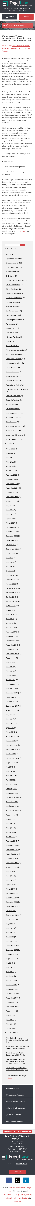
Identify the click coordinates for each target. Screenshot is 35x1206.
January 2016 (11, 793)
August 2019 (10, 606)
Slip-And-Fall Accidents (16, 1108)
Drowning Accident (13, 293)
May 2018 (10, 671)
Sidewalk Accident (12, 400)
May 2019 (10, 619)
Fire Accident (11, 328)
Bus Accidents (11, 272)
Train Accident (11, 422)
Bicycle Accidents (12, 263)
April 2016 (10, 780)
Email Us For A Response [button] (18, 1131)
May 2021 (10, 514)
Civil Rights (10, 276)
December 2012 (12, 950)
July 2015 (9, 819)
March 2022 (10, 471)
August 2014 (10, 867)
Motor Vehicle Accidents (15, 350)
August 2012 (10, 959)
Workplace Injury (12, 439)
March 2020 (10, 575)
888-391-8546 (21, 10)
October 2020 (11, 545)
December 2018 (12, 641)
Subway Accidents (12, 413)
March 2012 (10, 980)
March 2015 (10, 837)
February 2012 (11, 985)
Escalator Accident (13, 311)
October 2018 (11, 649)
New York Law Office (17, 1151)
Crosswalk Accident (13, 285)
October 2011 (11, 1002)
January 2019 (11, 636)
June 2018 (10, 667)
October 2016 (11, 754)
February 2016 (11, 789)
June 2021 (10, 510)
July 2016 (9, 767)
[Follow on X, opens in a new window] (17, 1180)
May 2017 (10, 723)
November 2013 (12, 906)
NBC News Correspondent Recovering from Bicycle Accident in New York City (15, 1061)
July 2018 (9, 662)
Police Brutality (11, 368)
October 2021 (11, 492)
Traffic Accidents (12, 417)
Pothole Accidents (12, 372)
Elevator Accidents (13, 306)
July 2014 (9, 871)
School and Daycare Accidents (17, 389)
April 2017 (10, 728)
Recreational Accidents (14, 385)
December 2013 (12, 902)
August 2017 (10, 710)
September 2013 (12, 915)
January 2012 (11, 989)
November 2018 (12, 645)
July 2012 (9, 963)
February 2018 (11, 684)
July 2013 (9, 924)
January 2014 (11, 898)
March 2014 (10, 889)
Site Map (16, 1194)
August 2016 (10, 763)
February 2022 (11, 475)
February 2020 (11, 580)
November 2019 (12, 593)
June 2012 (10, 967)
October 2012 (11, 954)
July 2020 (9, 558)
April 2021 (10, 519)
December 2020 (12, 536)
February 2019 (11, 632)
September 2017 (12, 706)
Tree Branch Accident (14, 426)
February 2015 (11, 841)
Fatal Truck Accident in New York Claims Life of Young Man (17, 1069)
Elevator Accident (12, 302)
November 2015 (12, 802)
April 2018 (10, 675)
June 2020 (10, 562)
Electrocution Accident (14, 298)
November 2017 (12, 697)
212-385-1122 (21, 231)
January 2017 (11, 741)
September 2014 (12, 863)
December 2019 (12, 588)
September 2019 (12, 601)
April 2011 (10, 1028)
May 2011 (10, 1024)
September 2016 (12, 758)
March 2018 (10, 680)
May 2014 (10, 880)
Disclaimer (7, 1194)
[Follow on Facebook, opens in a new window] (9, 1180)
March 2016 (10, 784)
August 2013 (10, 919)
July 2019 (9, 610)
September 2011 (12, 1007)
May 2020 (10, 566)
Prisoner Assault (12, 381)
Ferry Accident (11, 324)
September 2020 (12, 549)
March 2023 (10, 449)
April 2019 (10, 623)
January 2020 (11, 584)
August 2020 (10, 553)
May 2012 (10, 972)
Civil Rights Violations (15, 1121)
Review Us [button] (17, 1172)
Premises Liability (12, 376)
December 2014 (12, 850)
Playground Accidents (14, 363)
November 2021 (12, 488)
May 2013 (10, 933)
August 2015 (10, 815)
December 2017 (12, 693)
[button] (10, 17)
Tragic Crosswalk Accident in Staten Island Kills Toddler (16, 1054)
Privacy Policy (26, 1194)
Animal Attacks (11, 254)
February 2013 (11, 946)
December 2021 (12, 484)
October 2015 (11, 806)
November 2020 (12, 540)
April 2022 (10, 466)
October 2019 (11, 597)
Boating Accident (12, 267)
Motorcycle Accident (13, 354)
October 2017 (11, 702)
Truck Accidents (11, 430)
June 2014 (10, 876)
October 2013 (11, 911)
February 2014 (11, 893)
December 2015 (12, 797)
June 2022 (10, 458)
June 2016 (10, 771)
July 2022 (9, 453)
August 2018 (10, 658)
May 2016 (10, 776)
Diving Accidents (12, 289)
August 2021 (10, 501)
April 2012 (10, 976)
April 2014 (10, 885)
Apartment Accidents (14, 259)
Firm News (10, 333)
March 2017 (10, 732)
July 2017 (9, 715)
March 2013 (10, 941)
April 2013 (10, 937)
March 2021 (10, 523)
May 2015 (10, 828)
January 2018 (11, 688)
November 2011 (12, 998)
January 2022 (11, 479)
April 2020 (10, 571)
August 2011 (10, 1011)
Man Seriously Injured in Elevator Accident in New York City (17, 1040)
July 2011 (9, 1015)
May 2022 (10, 462)
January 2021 (11, 532)
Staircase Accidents (13, 409)
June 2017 (10, 719)
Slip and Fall (10, 404)
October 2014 (11, 858)
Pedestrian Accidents (13, 359)
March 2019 (10, 627)
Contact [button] (26, 16)
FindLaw (17, 1201)
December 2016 (12, 745)
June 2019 (10, 614)
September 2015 (12, 810)
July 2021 (9, 506)
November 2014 (12, 854)
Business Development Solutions (16, 1198)
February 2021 (11, 527)
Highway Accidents (13, 337)
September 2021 (12, 497)
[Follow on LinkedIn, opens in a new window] (26, 1180)
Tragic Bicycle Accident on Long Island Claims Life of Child (17, 1047)
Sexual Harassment (13, 396)
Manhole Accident (12, 346)
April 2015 (10, 832)
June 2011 (10, 1020)
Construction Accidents (14, 280)
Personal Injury (13, 1088)
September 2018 (12, 654)
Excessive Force (12, 315)
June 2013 (10, 928)
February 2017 (11, 736)
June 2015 (10, 824)
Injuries (8, 341)
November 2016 (12, 750)
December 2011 (12, 993)
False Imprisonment (13, 320)
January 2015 (11, 845)
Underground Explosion (14, 435)
